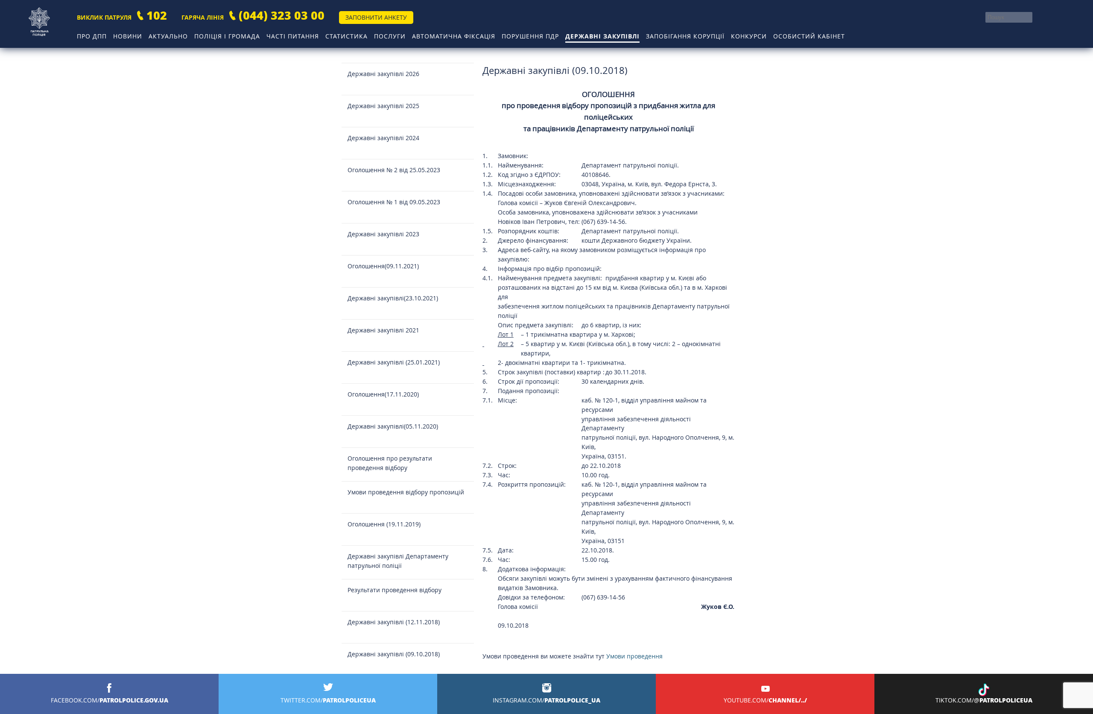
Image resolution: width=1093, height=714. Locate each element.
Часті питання (292, 36)
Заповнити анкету (376, 17)
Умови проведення (634, 656)
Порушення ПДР (530, 36)
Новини (127, 36)
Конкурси (749, 36)
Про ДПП (92, 36)
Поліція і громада (227, 36)
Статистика (346, 36)
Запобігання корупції (685, 36)
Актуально (168, 36)
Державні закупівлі (602, 36)
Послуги (390, 36)
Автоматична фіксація (453, 36)
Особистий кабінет (809, 36)
